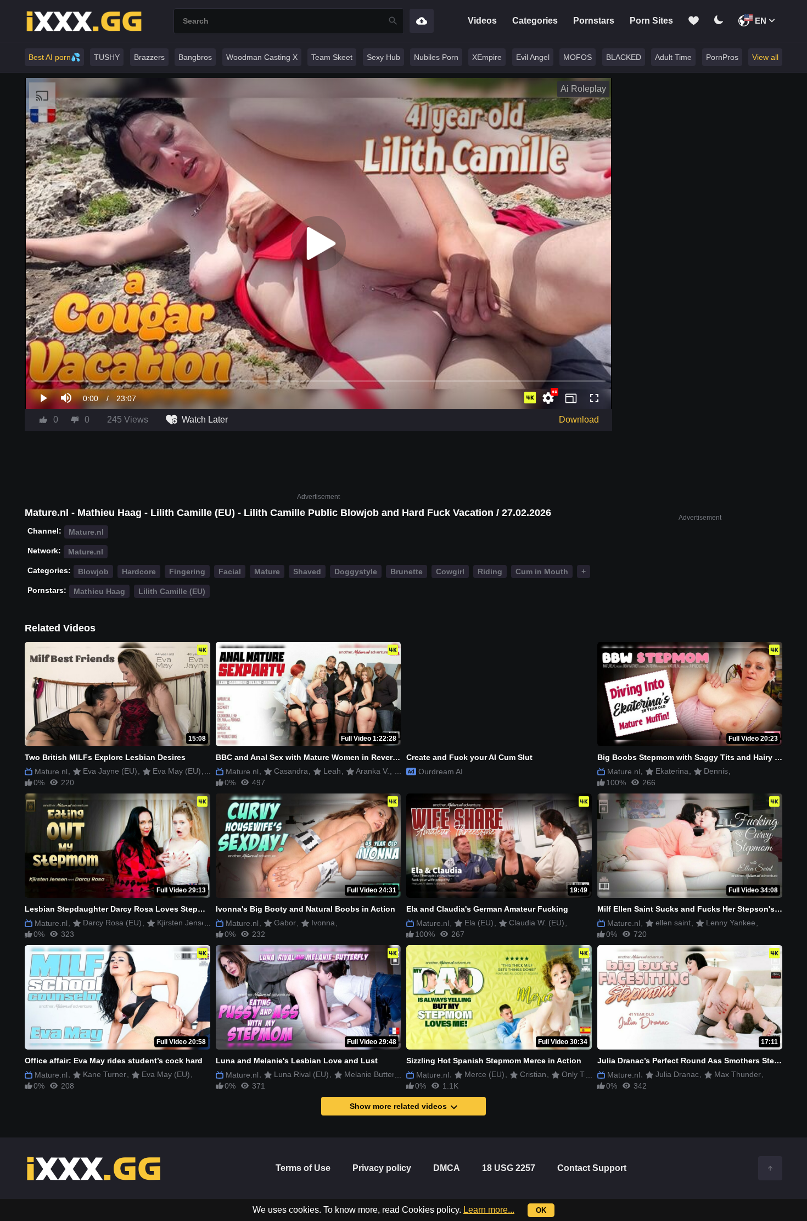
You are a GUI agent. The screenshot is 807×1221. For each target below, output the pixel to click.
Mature (267, 571)
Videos (482, 20)
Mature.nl (86, 532)
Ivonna (322, 922)
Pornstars (593, 20)
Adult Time (673, 57)
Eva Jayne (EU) (109, 771)
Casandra (290, 771)
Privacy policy (381, 1168)
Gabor (284, 922)
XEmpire (487, 57)
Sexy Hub (383, 57)
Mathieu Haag (99, 591)
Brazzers (149, 57)
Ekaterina (670, 771)
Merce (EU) (483, 1074)
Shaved (307, 571)
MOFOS (577, 57)
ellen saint (672, 922)
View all (765, 57)
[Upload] (422, 21)
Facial (229, 571)
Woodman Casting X (262, 57)
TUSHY (107, 57)
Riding (490, 571)
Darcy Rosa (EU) (111, 922)
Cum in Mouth (541, 571)
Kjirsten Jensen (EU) (191, 922)
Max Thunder (736, 1074)
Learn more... (488, 1209)
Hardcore (139, 571)
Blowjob (93, 571)
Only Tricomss (585, 1074)
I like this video (43, 419)
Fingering (187, 571)
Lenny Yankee (729, 922)
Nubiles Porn (436, 57)
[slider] (318, 381)
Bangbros (195, 57)
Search (393, 21)
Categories (535, 20)
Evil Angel (533, 57)
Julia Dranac (676, 1074)
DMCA (446, 1168)
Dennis (715, 771)
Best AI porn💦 (54, 57)
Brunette (406, 571)
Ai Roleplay (583, 88)
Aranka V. (371, 771)
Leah (331, 771)
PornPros (722, 57)
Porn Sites (651, 20)
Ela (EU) (478, 922)
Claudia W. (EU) (535, 922)
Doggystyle (355, 571)
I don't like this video (74, 419)
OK (541, 1210)
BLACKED (623, 57)
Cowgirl (450, 571)
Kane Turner (103, 1074)
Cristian (532, 1074)
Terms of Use (303, 1168)
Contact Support (591, 1168)
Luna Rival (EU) (300, 1074)
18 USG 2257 (508, 1168)
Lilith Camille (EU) (171, 591)
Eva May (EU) (175, 771)
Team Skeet (331, 57)
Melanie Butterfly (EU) (381, 1074)
